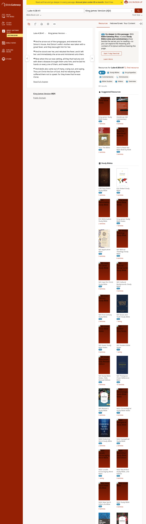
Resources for (111, 67)
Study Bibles (107, 163)
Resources (103, 23)
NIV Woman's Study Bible (104, 409)
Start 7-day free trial (111, 53)
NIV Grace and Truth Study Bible (123, 316)
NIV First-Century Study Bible (105, 316)
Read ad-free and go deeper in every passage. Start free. (74, 2)
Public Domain (39, 98)
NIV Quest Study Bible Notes (105, 346)
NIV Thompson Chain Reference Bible (123, 378)
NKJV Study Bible (123, 502)
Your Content (129, 23)
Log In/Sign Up (135, 2)
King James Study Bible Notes (105, 118)
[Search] (138, 10)
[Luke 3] (27, 58)
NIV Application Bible (104, 251)
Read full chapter (40, 81)
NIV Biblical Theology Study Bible (122, 252)
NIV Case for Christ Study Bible (106, 283)
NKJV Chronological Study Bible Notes (124, 409)
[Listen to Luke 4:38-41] (54, 24)
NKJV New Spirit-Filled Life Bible (105, 503)
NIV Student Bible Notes (123, 346)
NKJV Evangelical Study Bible (123, 440)
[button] (133, 2)
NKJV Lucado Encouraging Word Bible (106, 472)
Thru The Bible (104, 148)
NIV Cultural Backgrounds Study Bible (124, 284)
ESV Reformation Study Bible (105, 220)
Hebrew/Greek (116, 23)
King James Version (42, 93)
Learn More (108, 59)
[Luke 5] (92, 58)
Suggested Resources (111, 92)
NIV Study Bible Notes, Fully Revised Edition (104, 378)
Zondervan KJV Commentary (122, 118)
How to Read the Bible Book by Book (124, 149)
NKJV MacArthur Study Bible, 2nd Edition (123, 472)
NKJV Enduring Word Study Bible (105, 440)
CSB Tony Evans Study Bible (104, 189)
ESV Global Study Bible (123, 189)
